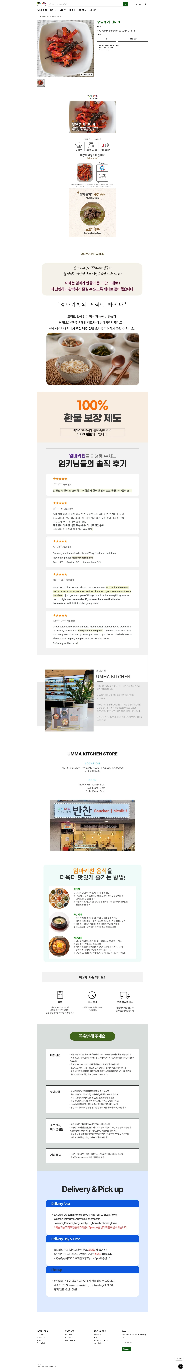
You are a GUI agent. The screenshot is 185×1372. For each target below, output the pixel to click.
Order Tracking (70, 1340)
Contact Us (97, 1334)
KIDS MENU (81, 10)
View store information (105, 50)
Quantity (99, 34)
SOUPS (53, 10)
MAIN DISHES (42, 10)
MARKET (92, 10)
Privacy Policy (41, 1343)
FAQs (95, 1337)
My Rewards (69, 1337)
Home (39, 16)
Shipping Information (100, 1340)
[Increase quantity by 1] (113, 39)
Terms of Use (41, 1340)
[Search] (125, 4)
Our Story (40, 1334)
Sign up (126, 1349)
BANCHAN (62, 10)
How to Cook (41, 1337)
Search (39, 1364)
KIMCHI (72, 10)
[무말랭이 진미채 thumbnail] (41, 82)
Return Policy (97, 1343)
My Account (69, 1334)
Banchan (46, 16)
